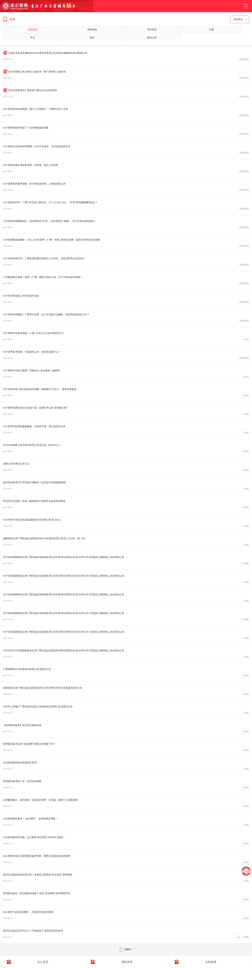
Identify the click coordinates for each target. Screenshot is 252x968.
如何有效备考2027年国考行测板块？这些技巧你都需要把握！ (126, 485)
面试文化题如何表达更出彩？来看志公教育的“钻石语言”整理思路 (126, 877)
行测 (211, 29)
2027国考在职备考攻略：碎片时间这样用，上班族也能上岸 (126, 186)
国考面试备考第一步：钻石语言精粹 (126, 784)
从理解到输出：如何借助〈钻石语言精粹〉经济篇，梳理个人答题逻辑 (126, 803)
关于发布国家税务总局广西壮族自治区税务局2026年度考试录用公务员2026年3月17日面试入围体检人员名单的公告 (126, 616)
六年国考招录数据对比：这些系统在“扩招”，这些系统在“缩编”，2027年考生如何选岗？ (126, 224)
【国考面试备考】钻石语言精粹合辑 (126, 728)
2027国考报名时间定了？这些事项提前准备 (126, 130)
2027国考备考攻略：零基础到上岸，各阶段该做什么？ (126, 355)
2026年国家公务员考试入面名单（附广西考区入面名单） (126, 74)
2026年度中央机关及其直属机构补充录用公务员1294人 (126, 523)
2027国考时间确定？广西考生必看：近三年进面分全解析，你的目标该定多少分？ (126, 317)
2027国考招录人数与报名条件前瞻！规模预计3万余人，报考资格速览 (126, 392)
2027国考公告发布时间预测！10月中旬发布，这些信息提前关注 (126, 149)
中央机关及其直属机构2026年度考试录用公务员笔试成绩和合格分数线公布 (126, 56)
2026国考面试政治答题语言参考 (126, 765)
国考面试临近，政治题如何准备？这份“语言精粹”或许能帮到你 (126, 896)
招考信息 (92, 29)
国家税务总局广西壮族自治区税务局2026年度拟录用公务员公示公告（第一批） (126, 541)
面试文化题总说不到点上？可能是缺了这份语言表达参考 (126, 933)
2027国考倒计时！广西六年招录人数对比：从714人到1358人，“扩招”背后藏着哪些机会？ (126, 205)
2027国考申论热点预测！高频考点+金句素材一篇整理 (126, 373)
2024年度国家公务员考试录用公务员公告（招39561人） (126, 448)
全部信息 (32, 29)
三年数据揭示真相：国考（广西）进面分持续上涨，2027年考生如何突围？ (126, 280)
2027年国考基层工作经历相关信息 (126, 299)
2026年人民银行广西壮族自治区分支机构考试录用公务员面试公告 (126, 709)
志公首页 (42, 962)
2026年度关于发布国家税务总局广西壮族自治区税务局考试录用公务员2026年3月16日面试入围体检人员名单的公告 (126, 653)
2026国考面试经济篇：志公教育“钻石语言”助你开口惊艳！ (126, 840)
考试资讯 (152, 29)
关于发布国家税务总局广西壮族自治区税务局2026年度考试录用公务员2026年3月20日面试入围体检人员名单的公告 (126, 560)
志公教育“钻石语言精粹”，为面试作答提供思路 (126, 915)
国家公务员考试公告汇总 (126, 466)
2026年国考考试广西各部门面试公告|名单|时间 (126, 93)
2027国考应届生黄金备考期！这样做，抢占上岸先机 (126, 168)
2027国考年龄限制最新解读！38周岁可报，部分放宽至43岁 (126, 429)
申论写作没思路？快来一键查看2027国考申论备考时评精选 (126, 504)
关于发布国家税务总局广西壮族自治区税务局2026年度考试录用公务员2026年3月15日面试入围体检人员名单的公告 (126, 635)
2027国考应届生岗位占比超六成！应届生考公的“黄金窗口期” (126, 410)
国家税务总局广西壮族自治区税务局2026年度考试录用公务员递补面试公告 (126, 691)
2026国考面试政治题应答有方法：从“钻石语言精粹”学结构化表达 (126, 952)
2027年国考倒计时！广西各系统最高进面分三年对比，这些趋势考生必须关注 (126, 261)
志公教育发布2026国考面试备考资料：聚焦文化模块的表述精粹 (126, 859)
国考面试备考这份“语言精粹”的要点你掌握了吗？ (126, 747)
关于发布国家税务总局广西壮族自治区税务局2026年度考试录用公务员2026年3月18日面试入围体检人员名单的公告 (126, 597)
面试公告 (152, 37)
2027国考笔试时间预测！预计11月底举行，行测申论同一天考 (126, 112)
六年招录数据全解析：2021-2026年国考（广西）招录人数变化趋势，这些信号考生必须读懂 (126, 243)
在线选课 (210, 962)
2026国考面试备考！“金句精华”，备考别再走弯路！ (126, 821)
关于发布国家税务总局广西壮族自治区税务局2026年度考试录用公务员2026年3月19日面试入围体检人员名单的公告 (126, 579)
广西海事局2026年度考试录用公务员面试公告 (126, 672)
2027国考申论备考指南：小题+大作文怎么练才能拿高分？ (126, 336)
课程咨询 (126, 962)
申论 (32, 37)
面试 (92, 37)
